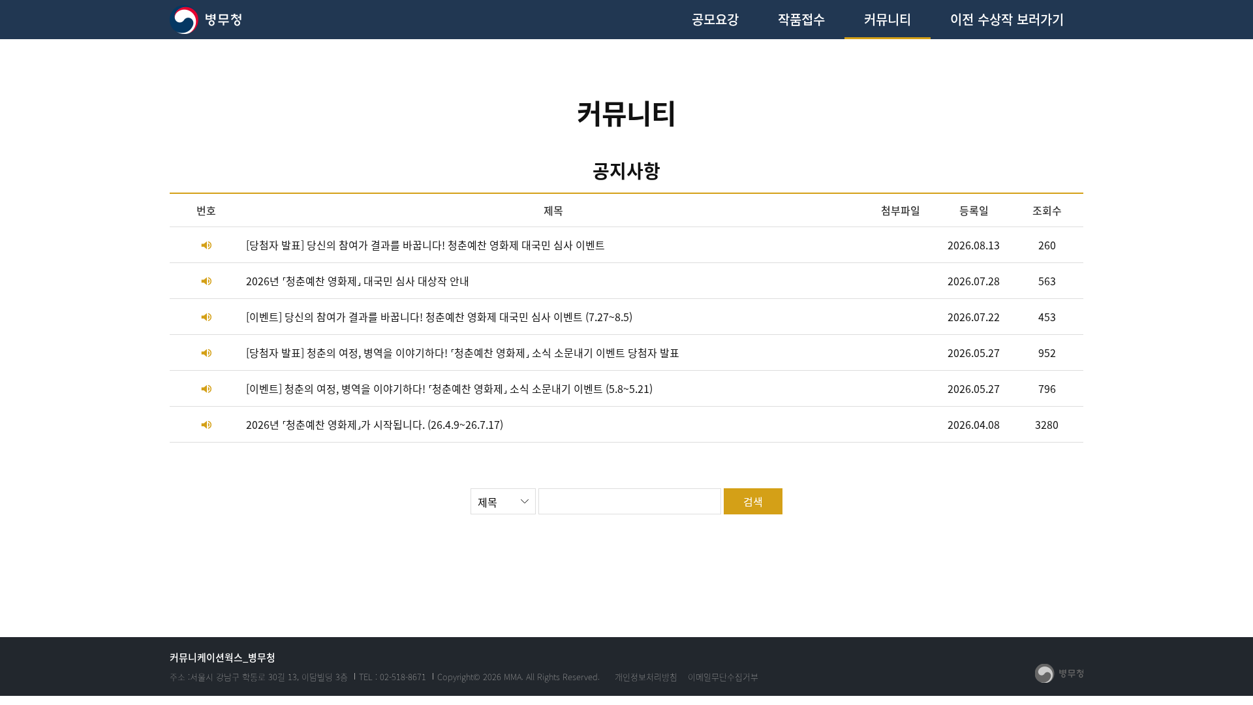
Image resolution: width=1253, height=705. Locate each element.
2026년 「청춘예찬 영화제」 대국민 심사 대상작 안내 (357, 281)
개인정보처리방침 (646, 676)
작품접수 (801, 19)
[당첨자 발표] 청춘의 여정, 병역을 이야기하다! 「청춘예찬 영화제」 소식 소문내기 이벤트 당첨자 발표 (462, 352)
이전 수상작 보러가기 (1007, 19)
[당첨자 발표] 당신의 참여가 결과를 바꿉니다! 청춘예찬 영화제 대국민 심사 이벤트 (425, 245)
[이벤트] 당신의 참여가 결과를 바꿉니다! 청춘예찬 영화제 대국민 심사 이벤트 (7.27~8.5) (439, 316)
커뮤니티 (887, 19)
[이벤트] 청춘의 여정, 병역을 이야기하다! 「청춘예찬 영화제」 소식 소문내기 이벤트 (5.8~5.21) (449, 388)
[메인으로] (206, 19)
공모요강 (715, 19)
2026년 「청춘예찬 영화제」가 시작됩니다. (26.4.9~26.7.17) (374, 424)
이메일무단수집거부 (723, 676)
